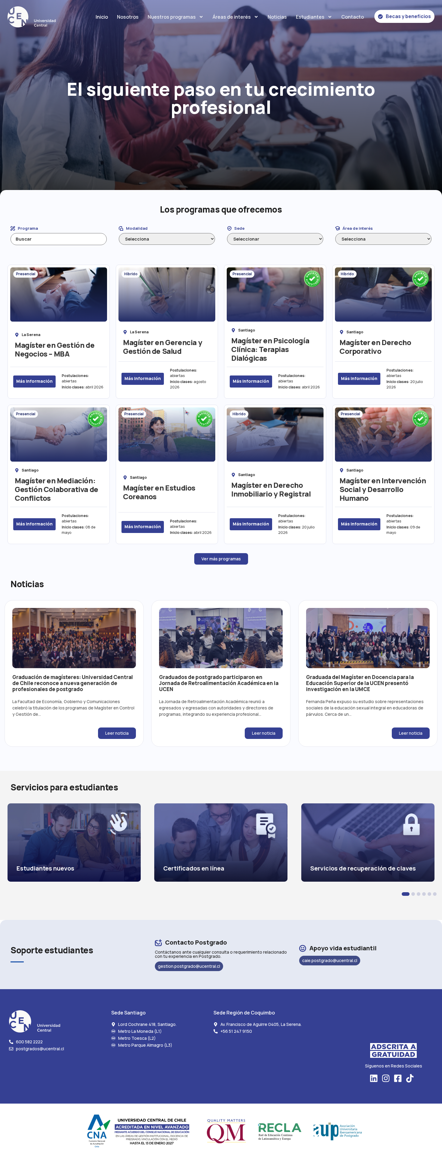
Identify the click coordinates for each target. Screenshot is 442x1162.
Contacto (352, 17)
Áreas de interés (232, 17)
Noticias (277, 17)
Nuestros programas (172, 17)
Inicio (102, 17)
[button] (406, 894)
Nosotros (128, 17)
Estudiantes (310, 17)
